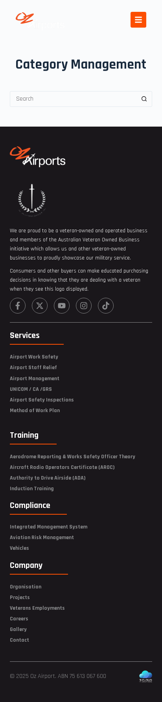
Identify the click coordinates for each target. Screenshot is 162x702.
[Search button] (144, 99)
